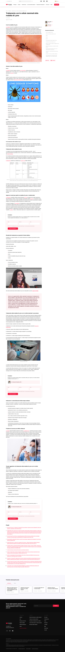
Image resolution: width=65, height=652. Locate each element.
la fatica (11, 209)
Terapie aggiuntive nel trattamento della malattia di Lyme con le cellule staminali (51, 56)
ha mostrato (17, 203)
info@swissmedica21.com (10, 627)
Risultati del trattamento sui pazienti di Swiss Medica (52, 46)
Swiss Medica (10, 4)
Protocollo (46, 622)
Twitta (48, 60)
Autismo (21, 617)
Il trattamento (8, 160)
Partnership (46, 628)
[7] (37, 180)
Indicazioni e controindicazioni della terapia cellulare (52, 52)
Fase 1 (47, 35)
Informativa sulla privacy (21, 648)
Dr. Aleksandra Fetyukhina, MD (16, 506)
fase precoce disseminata (18, 79)
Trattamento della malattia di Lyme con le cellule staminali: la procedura (51, 49)
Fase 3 (47, 38)
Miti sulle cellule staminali (33, 624)
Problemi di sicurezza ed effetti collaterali (51, 53)
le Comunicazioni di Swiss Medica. (30, 391)
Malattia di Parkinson (23, 624)
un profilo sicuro (26, 430)
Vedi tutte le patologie (23, 628)
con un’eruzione (23, 70)
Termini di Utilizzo (28, 648)
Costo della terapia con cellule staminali (35, 622)
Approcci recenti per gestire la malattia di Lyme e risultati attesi (52, 44)
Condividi (53, 60)
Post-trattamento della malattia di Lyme (51, 40)
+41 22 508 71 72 (9, 1)
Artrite (21, 626)
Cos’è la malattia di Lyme (49, 32)
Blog (45, 626)
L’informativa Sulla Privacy (20, 391)
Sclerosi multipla (22, 622)
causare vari (23, 160)
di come (25, 197)
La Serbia (45, 624)
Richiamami (56, 4)
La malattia (8, 27)
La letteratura (8, 197)
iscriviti (55, 605)
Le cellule (7, 430)
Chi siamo (45, 617)
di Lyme (31, 198)
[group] (12, 590)
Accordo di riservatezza (35, 648)
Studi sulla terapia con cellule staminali (35, 617)
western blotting (10, 153)
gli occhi (12, 73)
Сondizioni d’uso (14, 391)
